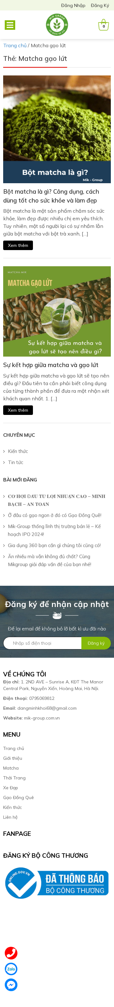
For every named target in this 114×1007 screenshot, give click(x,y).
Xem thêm (18, 245)
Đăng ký (100, 5)
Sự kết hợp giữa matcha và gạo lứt (50, 365)
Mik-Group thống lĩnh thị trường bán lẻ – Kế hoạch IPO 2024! (54, 530)
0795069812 (29, 698)
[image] (57, 129)
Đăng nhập (73, 5)
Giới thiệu (12, 758)
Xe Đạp (10, 788)
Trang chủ (13, 748)
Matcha (11, 768)
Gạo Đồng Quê (18, 797)
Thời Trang (14, 778)
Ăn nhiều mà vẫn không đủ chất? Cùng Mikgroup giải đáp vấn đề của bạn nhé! (49, 560)
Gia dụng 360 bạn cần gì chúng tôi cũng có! (54, 545)
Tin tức (15, 462)
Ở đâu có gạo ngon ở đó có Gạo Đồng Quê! (54, 515)
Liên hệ (10, 817)
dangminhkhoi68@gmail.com (40, 708)
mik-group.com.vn (31, 718)
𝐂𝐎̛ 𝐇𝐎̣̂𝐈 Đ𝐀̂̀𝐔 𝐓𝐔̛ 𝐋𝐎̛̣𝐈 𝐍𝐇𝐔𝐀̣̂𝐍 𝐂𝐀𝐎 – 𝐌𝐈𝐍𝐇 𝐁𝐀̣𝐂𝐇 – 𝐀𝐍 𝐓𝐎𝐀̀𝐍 (56, 500)
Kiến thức (18, 451)
